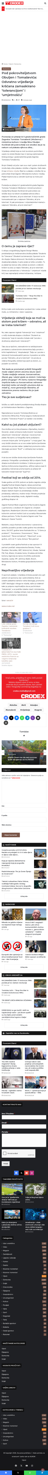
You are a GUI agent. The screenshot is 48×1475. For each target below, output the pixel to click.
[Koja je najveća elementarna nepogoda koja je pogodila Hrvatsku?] (40, 864)
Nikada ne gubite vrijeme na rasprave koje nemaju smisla (12, 924)
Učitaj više (24, 896)
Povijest (6, 1305)
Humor (5, 1261)
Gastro (5, 1265)
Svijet (5, 1283)
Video (5, 1247)
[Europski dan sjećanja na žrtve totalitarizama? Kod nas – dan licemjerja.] (12, 946)
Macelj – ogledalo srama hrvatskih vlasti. (12, 1092)
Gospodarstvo (8, 1294)
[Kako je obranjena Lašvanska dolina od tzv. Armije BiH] (12, 1214)
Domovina (17, 64)
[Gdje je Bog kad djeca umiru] (35, 1189)
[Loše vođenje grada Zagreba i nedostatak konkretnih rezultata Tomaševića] (11, 617)
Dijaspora (6, 1291)
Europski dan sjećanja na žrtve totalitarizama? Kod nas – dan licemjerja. (12, 957)
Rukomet (6, 1334)
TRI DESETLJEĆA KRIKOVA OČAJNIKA (16, 1000)
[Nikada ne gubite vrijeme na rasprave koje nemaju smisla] (12, 914)
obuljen (34, 705)
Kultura (5, 1301)
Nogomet (6, 1316)
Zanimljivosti (7, 1254)
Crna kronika (7, 1287)
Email (5, 1123)
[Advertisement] (24, 36)
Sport (5, 1312)
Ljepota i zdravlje (9, 1258)
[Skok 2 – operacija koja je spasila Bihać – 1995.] (35, 1082)
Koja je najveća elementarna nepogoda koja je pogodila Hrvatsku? (13, 863)
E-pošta (4, 815)
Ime (3, 806)
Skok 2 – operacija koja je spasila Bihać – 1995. (35, 1092)
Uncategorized (8, 1298)
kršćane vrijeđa (13, 171)
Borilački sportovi (9, 1323)
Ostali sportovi (8, 1331)
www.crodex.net (8, 606)
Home (5, 64)
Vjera (5, 1309)
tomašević (11, 710)
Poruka (5, 1132)
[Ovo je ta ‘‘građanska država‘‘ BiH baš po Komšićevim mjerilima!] (12, 1189)
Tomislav (24, 731)
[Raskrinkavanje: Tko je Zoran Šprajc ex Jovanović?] (40, 874)
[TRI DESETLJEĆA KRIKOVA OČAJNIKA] (40, 1003)
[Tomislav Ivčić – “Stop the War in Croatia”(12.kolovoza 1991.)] (8, 298)
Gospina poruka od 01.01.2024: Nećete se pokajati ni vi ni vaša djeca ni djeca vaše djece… (17, 852)
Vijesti (11, 64)
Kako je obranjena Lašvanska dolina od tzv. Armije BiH (12, 1224)
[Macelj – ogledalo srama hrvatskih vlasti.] (12, 1082)
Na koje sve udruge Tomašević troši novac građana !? (31, 626)
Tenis (5, 1320)
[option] (24, 752)
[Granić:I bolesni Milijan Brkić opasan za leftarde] (35, 946)
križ (24, 705)
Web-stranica (6, 825)
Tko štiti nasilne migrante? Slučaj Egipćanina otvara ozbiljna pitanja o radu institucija (11, 1066)
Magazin (6, 1250)
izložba (14, 705)
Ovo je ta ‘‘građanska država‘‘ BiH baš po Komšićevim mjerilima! (11, 1199)
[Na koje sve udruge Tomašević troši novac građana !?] (32, 617)
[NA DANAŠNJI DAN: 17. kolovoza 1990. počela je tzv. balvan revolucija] (8, 288)
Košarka (6, 1327)
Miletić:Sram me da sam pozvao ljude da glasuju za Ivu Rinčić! (22, 758)
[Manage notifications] (43, 1470)
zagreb (39, 710)
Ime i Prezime (8, 1113)
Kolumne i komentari (16, 751)
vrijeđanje (25, 710)
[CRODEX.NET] (14, 3)
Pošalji (5, 1163)
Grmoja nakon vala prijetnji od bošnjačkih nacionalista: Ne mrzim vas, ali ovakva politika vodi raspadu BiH (34, 1066)
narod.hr (9, 600)
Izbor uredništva (9, 1243)
